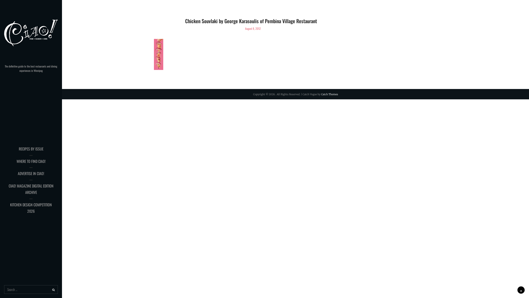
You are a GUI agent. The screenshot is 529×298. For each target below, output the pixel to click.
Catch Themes (329, 94)
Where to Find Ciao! (31, 161)
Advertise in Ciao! (31, 173)
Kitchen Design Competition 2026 (31, 208)
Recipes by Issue (31, 148)
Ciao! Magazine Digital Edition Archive (31, 189)
